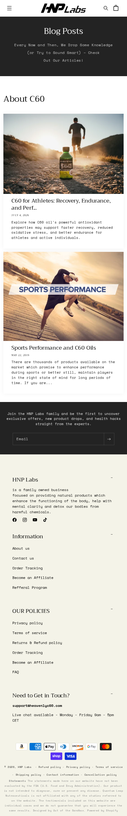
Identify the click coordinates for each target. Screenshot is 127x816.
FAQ (15, 672)
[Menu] (9, 8)
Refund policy (50, 767)
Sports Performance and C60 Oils (54, 347)
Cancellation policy (100, 775)
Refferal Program (29, 587)
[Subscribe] (109, 439)
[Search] (106, 8)
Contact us (23, 558)
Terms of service (29, 632)
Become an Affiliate (32, 577)
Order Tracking (27, 568)
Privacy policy (27, 622)
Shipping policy (28, 775)
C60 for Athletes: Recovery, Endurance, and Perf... (61, 204)
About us (21, 548)
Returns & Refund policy (37, 642)
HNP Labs (24, 767)
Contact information (63, 775)
